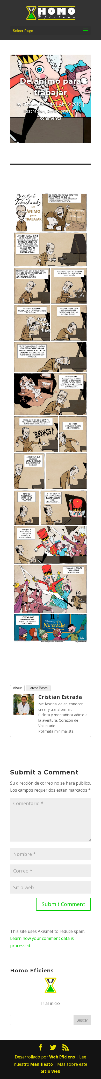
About (17, 688)
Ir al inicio (50, 1003)
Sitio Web (50, 1071)
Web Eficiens (62, 1057)
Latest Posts (38, 688)
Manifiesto (41, 1064)
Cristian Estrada (38, 104)
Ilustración (34, 111)
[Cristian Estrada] (23, 711)
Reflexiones (58, 111)
